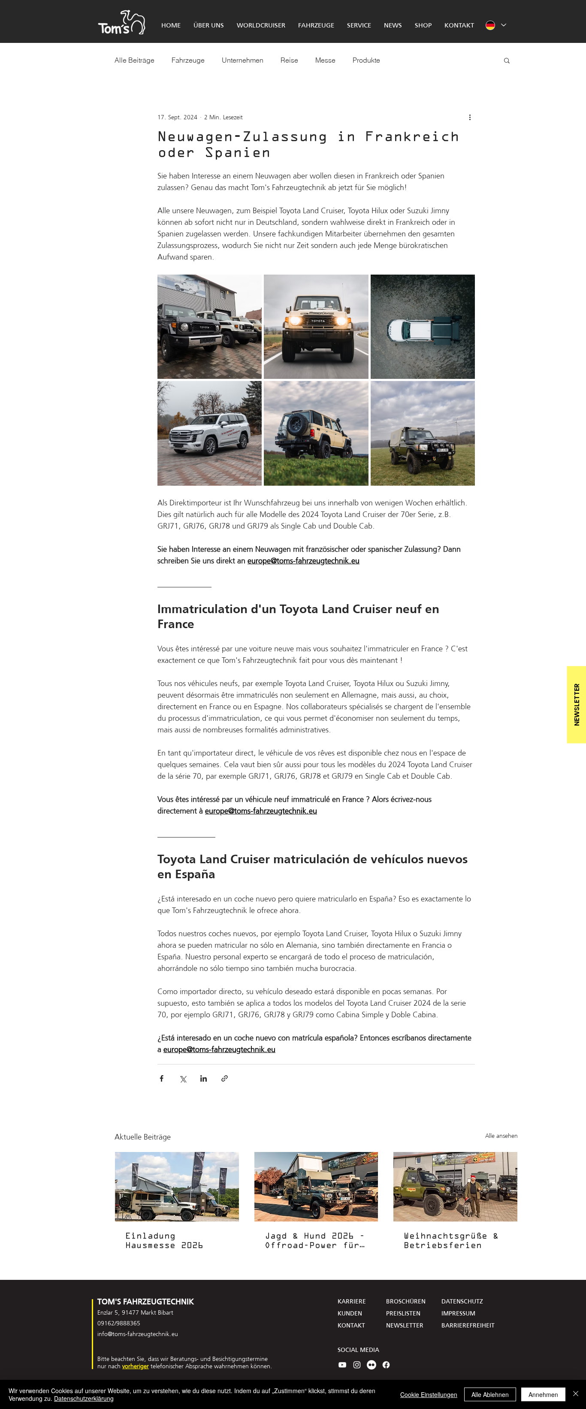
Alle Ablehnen (490, 1394)
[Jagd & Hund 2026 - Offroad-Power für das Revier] (316, 1187)
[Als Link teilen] (225, 1078)
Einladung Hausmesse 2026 (164, 1241)
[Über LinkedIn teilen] (203, 1078)
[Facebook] (386, 1365)
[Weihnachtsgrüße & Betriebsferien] (455, 1187)
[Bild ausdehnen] (209, 327)
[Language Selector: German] (495, 25)
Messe (325, 60)
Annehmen (543, 1394)
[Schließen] (576, 1394)
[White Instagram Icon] (357, 1365)
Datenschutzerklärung (84, 1398)
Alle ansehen (501, 1135)
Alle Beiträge (134, 60)
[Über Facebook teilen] (161, 1078)
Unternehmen (242, 60)
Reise (289, 60)
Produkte (366, 60)
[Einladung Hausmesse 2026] (177, 1187)
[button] (507, 60)
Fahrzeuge (188, 60)
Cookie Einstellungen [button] (428, 1394)
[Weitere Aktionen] (470, 117)
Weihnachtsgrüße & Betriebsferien (451, 1241)
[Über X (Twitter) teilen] (182, 1078)
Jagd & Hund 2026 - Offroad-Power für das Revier (315, 1242)
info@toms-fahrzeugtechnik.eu (137, 1334)
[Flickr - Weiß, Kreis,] (371, 1365)
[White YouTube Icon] (342, 1365)
